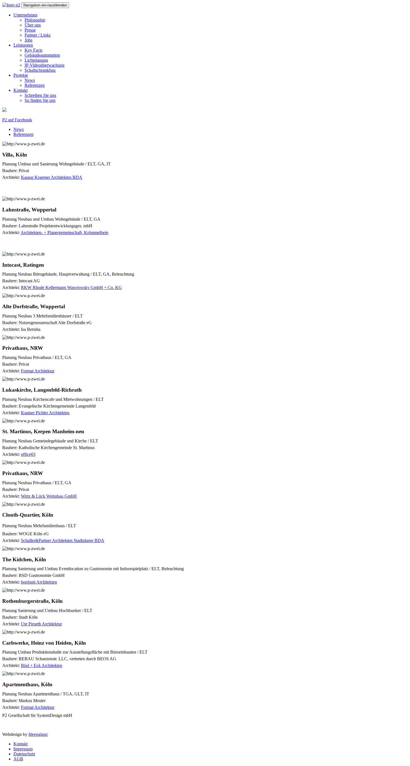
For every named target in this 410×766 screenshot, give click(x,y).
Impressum (23, 748)
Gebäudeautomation (42, 55)
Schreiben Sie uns (40, 95)
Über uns (33, 25)
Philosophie (35, 20)
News (30, 80)
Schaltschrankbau (40, 70)
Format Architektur (37, 370)
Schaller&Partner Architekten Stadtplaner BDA (62, 540)
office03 (28, 454)
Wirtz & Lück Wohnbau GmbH (49, 496)
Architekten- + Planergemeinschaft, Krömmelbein (64, 232)
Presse (30, 30)
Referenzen (35, 85)
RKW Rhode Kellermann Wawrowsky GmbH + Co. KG (71, 287)
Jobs (28, 40)
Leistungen (23, 45)
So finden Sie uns (40, 100)
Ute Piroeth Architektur (41, 624)
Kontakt (20, 90)
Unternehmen (25, 15)
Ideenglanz (38, 734)
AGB (18, 759)
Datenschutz (24, 753)
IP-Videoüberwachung (44, 65)
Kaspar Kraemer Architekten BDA (51, 177)
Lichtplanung (36, 60)
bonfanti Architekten (39, 582)
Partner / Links (37, 35)
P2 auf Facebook (17, 119)
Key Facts (33, 50)
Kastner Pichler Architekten (45, 412)
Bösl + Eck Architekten (41, 665)
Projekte (20, 75)
